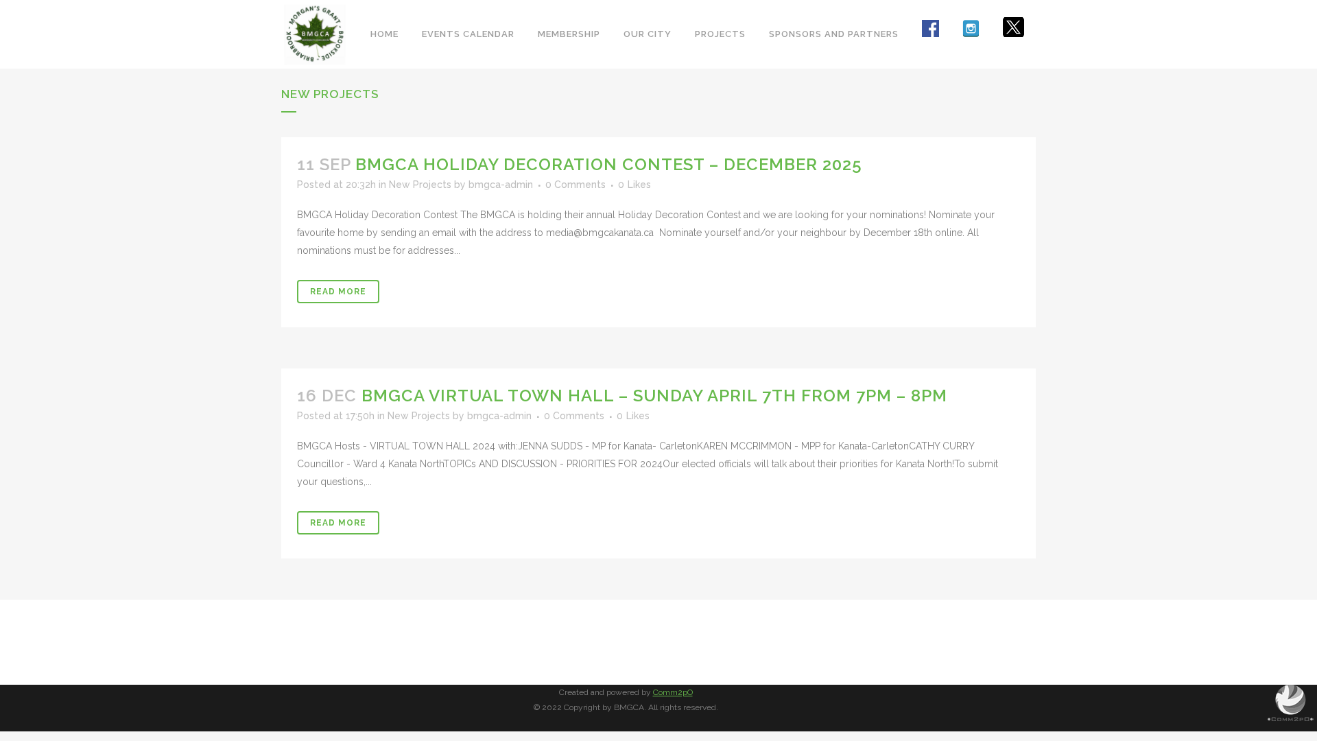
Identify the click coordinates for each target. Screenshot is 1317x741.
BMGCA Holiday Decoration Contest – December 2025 (608, 164)
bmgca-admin (500, 184)
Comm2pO (673, 692)
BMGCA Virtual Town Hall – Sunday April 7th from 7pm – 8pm (654, 395)
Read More (338, 291)
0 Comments (575, 184)
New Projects (420, 184)
